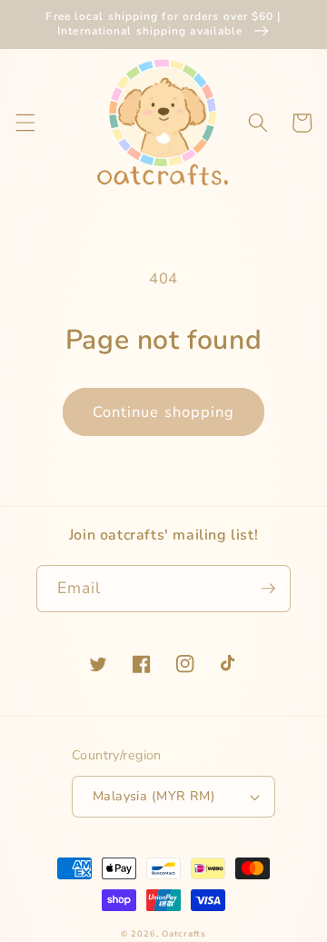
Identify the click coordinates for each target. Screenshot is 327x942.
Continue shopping (164, 412)
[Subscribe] (268, 588)
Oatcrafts (184, 933)
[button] (24, 122)
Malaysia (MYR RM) (154, 796)
